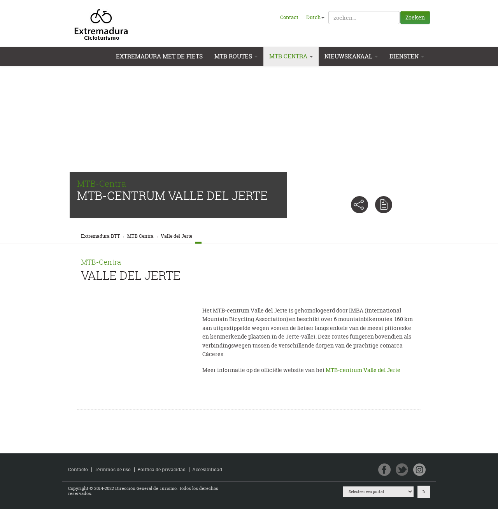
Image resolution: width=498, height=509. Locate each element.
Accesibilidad (207, 469)
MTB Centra (289, 56)
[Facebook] (384, 470)
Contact (289, 17)
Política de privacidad (161, 469)
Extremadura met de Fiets (159, 56)
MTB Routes (234, 56)
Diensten (404, 56)
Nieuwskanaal (349, 56)
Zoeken (415, 17)
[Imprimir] (383, 204)
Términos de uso (113, 469)
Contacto (78, 469)
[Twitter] (402, 470)
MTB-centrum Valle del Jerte (363, 370)
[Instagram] (419, 470)
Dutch (313, 17)
